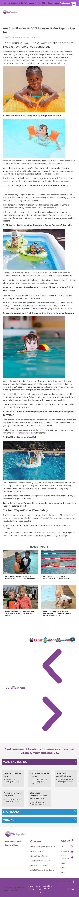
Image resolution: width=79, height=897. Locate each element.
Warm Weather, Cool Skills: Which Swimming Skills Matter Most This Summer (19, 613)
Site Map (71, 889)
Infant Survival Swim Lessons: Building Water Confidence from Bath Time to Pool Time (57, 613)
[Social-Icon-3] (72, 852)
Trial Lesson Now (67, 3)
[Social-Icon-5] (72, 857)
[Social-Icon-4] (72, 840)
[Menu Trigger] (74, 4)
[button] (52, 667)
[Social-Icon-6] (72, 846)
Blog (33, 37)
